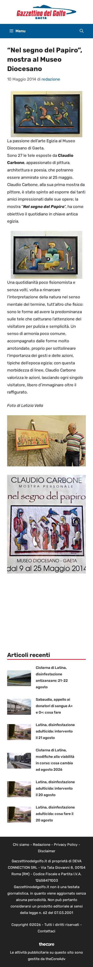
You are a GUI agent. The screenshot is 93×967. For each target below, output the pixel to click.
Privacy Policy (66, 844)
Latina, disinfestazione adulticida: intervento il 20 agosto (55, 788)
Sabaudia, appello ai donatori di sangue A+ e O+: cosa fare (54, 706)
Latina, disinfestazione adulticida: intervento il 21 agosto (55, 731)
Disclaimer (46, 851)
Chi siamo (21, 844)
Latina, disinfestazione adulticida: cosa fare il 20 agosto (55, 813)
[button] (81, 31)
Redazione (41, 844)
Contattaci (46, 931)
